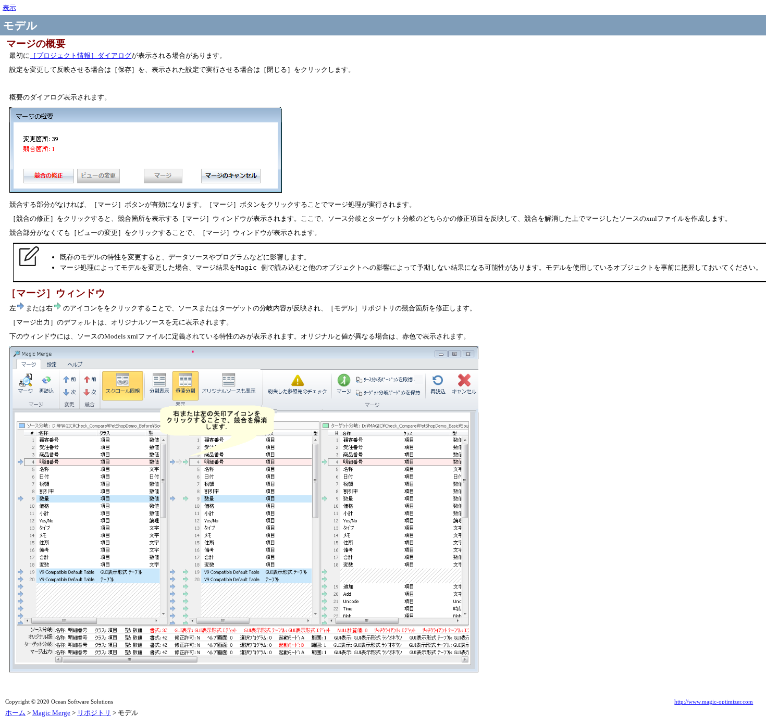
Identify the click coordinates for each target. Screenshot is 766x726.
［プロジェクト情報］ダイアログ (80, 55)
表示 (9, 7)
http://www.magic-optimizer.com (713, 702)
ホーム (15, 713)
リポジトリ (94, 713)
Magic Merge (51, 713)
